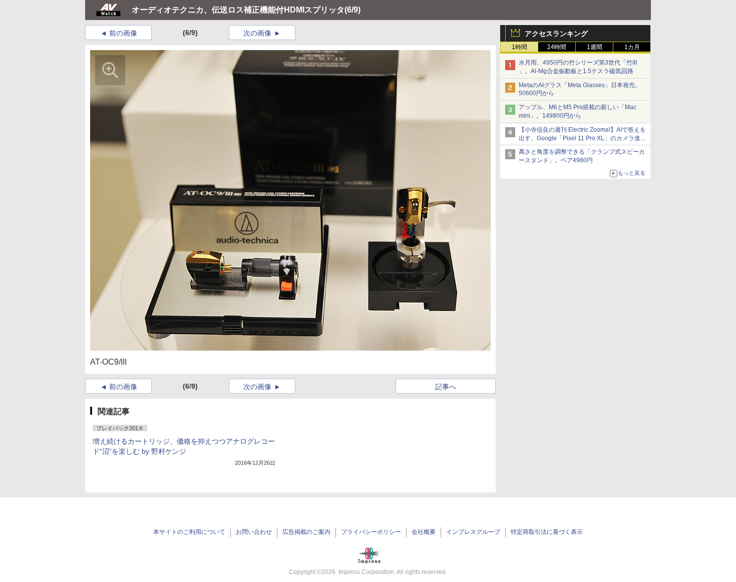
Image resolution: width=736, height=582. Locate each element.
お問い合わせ (254, 531)
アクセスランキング (556, 34)
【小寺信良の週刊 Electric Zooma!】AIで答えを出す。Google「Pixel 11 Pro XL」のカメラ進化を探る (582, 138)
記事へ (445, 387)
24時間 (556, 47)
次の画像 (257, 33)
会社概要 (424, 531)
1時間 (519, 47)
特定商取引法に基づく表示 (547, 531)
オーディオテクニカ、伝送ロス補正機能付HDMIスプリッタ (238, 10)
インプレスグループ (473, 531)
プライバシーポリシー (371, 531)
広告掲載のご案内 (306, 531)
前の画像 (123, 33)
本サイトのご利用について (189, 531)
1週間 (594, 47)
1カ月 (632, 47)
